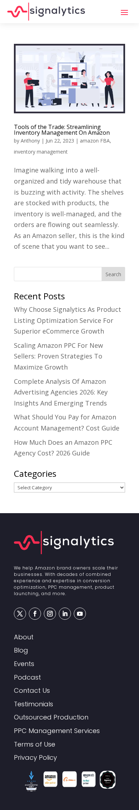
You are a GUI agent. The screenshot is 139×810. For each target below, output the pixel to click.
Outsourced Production (51, 717)
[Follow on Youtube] (80, 614)
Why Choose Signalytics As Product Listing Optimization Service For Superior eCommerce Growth (67, 320)
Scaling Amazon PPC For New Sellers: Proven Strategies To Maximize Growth (58, 356)
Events (24, 664)
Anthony (30, 140)
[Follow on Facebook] (35, 614)
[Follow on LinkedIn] (65, 614)
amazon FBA (95, 140)
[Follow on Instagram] (50, 614)
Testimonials (33, 704)
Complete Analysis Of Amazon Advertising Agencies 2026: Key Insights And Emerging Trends (61, 392)
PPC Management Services (57, 731)
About (24, 637)
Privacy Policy (35, 758)
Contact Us (32, 691)
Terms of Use (34, 745)
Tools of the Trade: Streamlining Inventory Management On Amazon (62, 129)
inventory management (41, 151)
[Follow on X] (20, 614)
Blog (21, 650)
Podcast (27, 678)
